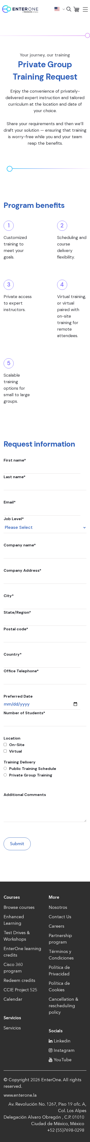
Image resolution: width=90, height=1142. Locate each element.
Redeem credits (19, 980)
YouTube (63, 1059)
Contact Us (60, 916)
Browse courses (19, 907)
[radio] (45, 768)
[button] (59, 9)
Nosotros (58, 907)
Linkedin (62, 1041)
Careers (56, 926)
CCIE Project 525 (20, 989)
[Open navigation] (85, 9)
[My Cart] (76, 9)
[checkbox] (42, 748)
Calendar (13, 999)
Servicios (12, 1028)
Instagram (64, 1050)
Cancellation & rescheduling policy (63, 1006)
